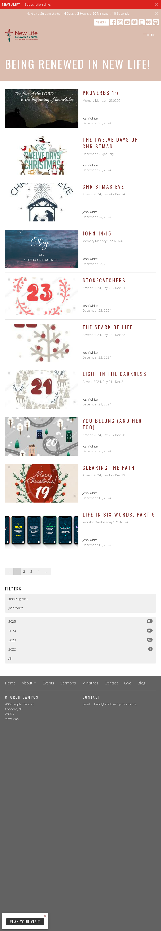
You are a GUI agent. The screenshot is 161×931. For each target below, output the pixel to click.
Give (127, 682)
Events (48, 682)
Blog (141, 682)
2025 (79, 621)
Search (101, 22)
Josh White (15, 608)
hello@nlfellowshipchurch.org (115, 704)
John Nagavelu (18, 599)
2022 (79, 649)
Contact (111, 682)
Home (10, 682)
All (10, 658)
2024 (79, 631)
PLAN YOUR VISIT (25, 921)
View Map (12, 719)
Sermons (68, 682)
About (27, 682)
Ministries (90, 682)
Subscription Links (38, 4)
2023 (79, 640)
